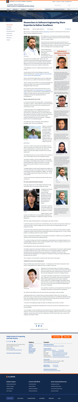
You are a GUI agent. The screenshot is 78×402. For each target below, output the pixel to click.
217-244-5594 (55, 366)
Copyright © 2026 (31, 398)
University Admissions (11, 384)
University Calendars (33, 388)
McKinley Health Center (56, 386)
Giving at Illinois (32, 386)
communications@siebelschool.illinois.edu (52, 370)
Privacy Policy (20, 398)
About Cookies (9, 398)
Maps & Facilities (32, 350)
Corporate (58, 1)
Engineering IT (47, 365)
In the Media (9, 26)
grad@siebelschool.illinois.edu (50, 350)
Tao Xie (25, 75)
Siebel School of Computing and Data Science (15, 337)
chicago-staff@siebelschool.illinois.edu (51, 362)
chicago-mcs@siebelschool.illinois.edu (59, 352)
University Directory (33, 391)
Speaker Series (9, 33)
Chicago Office (47, 359)
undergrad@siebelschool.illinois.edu (51, 346)
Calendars (31, 344)
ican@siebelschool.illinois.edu (58, 351)
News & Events (10, 24)
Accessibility (42, 398)
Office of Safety (47, 366)
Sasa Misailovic (48, 73)
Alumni (54, 1)
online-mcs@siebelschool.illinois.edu (59, 354)
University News (9, 388)
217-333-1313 (55, 365)
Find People (31, 346)
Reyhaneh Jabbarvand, (40, 73)
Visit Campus (9, 391)
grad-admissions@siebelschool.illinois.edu (60, 356)
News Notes (9, 29)
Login (59, 398)
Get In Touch (56, 336)
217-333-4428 (61, 346)
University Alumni (32, 384)
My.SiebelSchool (68, 1)
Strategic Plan (32, 351)
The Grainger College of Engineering (15, 4)
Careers (30, 347)
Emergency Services (55, 384)
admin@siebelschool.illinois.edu (15, 349)
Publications (9, 37)
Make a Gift (67, 336)
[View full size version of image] (76, 13)
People (62, 1)
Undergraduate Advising (49, 344)
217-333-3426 (12, 348)
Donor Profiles (9, 35)
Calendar (8, 39)
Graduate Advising (47, 348)
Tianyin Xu (29, 75)
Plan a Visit (31, 352)
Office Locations (32, 348)
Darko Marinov (46, 31)
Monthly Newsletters (11, 31)
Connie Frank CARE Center (56, 388)
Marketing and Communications (50, 369)
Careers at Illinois (10, 386)
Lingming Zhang (37, 75)
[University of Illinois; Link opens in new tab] (10, 376)
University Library (54, 391)
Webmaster (51, 398)
